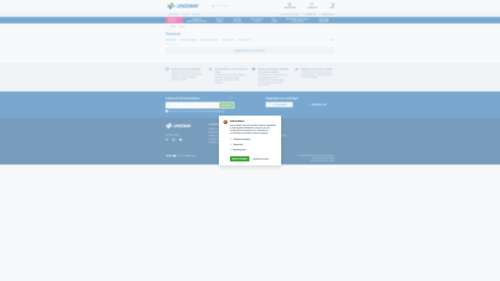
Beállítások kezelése (261, 159)
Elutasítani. (264, 133)
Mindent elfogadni (239, 159)
